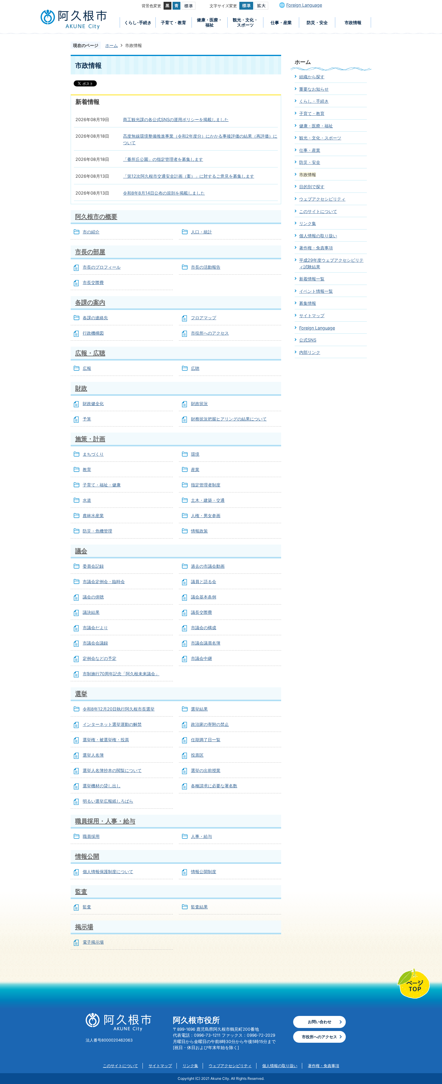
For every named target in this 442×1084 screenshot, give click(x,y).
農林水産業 (93, 515)
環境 (195, 454)
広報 (87, 368)
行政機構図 (93, 333)
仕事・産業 (281, 22)
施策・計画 (90, 438)
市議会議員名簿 (205, 642)
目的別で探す (311, 186)
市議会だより (95, 627)
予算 (87, 418)
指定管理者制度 (205, 484)
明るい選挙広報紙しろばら (108, 801)
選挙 (81, 693)
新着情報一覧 (311, 278)
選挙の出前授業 (205, 770)
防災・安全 (317, 22)
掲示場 (84, 926)
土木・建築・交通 (208, 500)
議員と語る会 (203, 581)
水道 (87, 500)
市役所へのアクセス (210, 333)
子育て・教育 (173, 22)
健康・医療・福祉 (209, 22)
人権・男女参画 (205, 515)
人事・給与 (201, 836)
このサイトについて (318, 211)
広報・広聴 (90, 353)
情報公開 (87, 856)
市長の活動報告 (205, 267)
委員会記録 (93, 566)
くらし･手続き (138, 22)
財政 (81, 388)
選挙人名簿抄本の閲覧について (112, 770)
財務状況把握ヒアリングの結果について (229, 418)
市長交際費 (93, 282)
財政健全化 (93, 403)
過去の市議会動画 (208, 566)
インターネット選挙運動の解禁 (112, 724)
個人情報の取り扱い (318, 235)
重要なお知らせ (314, 89)
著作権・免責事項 (316, 247)
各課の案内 (90, 302)
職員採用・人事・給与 (105, 821)
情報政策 (199, 530)
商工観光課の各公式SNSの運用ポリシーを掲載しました (176, 119)
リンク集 (307, 223)
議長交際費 (201, 612)
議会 (81, 550)
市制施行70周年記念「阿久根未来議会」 (121, 673)
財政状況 (199, 403)
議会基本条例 (203, 596)
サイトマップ (311, 315)
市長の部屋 (90, 251)
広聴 (195, 368)
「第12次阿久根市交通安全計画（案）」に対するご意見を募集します (188, 176)
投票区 (197, 755)
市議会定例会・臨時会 (104, 581)
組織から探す (311, 76)
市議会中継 (201, 658)
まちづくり (93, 454)
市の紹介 (91, 231)
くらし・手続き (314, 101)
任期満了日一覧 (205, 739)
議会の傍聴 (93, 596)
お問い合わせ (319, 1021)
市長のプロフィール (102, 267)
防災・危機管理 (97, 530)
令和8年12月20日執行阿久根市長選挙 (119, 708)
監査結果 (199, 906)
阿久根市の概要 (96, 216)
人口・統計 (201, 231)
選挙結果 (199, 708)
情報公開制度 (203, 871)
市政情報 (353, 22)
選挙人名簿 (93, 755)
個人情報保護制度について (108, 871)
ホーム (111, 45)
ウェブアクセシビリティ (322, 198)
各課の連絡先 (95, 317)
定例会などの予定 (99, 658)
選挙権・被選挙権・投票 (106, 739)
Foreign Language (304, 5)
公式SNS (307, 339)
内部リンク (309, 352)
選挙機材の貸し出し (102, 785)
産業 (195, 469)
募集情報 (307, 303)
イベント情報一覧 (316, 291)
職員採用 (91, 836)
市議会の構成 (203, 627)
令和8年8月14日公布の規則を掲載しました (164, 192)
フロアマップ (203, 317)
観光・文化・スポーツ (245, 22)
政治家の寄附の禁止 (210, 724)
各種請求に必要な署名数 (214, 785)
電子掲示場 (93, 942)
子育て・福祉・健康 (102, 484)
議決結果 (91, 612)
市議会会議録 (95, 642)
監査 (81, 891)
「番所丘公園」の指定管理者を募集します (163, 159)
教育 (87, 469)
